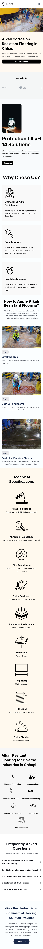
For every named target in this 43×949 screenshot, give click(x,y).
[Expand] (40, 862)
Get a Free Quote (21, 62)
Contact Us (8, 163)
